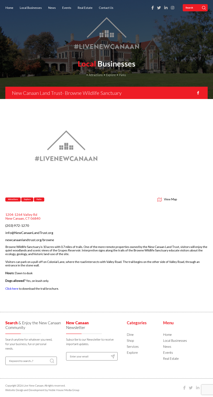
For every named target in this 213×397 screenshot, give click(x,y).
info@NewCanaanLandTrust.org (29, 233)
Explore (111, 75)
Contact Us (106, 7)
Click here (11, 288)
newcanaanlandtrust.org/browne (29, 240)
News (52, 7)
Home (9, 7)
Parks (122, 75)
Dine (130, 334)
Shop (130, 340)
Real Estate (85, 7)
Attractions (96, 75)
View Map (170, 199)
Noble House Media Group (63, 390)
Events (66, 7)
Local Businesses (31, 7)
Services (133, 346)
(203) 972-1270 (17, 225)
